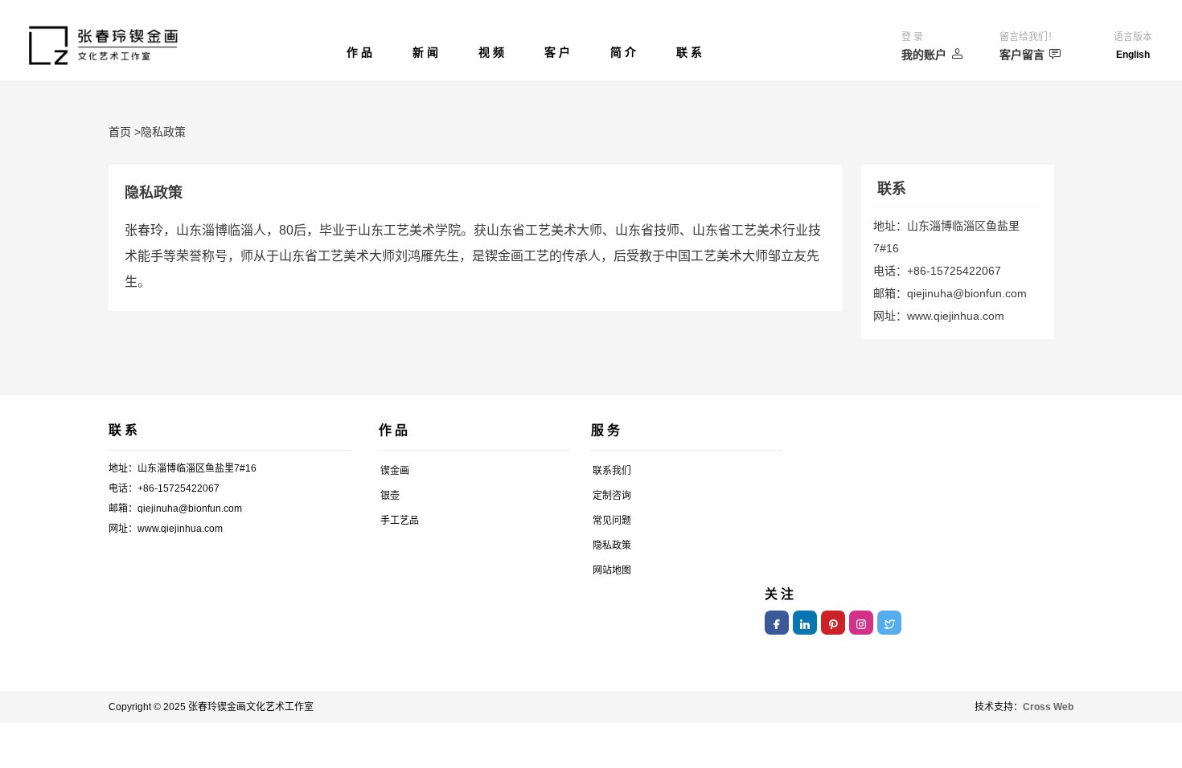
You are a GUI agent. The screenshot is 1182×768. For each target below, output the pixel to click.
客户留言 (1022, 54)
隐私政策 (612, 545)
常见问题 (612, 520)
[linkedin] (805, 623)
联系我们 (612, 470)
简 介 (623, 52)
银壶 (390, 495)
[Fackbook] (777, 623)
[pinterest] (833, 623)
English (1133, 54)
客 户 (557, 52)
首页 (120, 131)
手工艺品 (399, 520)
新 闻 (425, 52)
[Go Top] (1136, 637)
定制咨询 (612, 495)
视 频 (491, 52)
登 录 (912, 37)
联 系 (689, 52)
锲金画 (394, 470)
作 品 (359, 52)
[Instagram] (861, 623)
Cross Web (1048, 707)
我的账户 (923, 54)
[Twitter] (889, 623)
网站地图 (612, 570)
